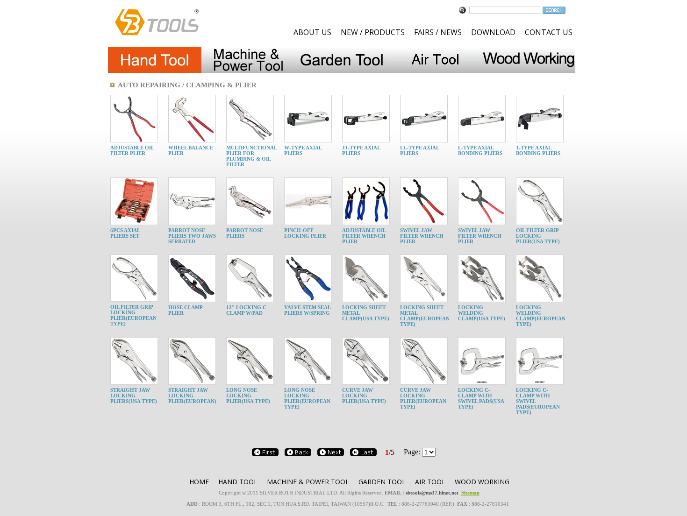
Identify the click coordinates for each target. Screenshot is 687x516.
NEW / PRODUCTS (373, 32)
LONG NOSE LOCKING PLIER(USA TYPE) (248, 395)
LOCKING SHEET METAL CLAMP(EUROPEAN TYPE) (425, 315)
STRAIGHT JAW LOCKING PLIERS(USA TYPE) (133, 395)
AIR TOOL (430, 481)
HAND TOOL (238, 481)
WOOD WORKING (482, 481)
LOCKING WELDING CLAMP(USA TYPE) (481, 312)
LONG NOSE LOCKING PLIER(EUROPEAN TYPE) (307, 398)
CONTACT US (548, 32)
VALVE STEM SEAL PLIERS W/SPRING (307, 310)
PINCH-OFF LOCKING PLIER (305, 233)
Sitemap (470, 492)
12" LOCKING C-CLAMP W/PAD (247, 310)
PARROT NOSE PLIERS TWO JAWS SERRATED (192, 235)
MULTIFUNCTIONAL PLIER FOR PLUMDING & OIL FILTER (251, 156)
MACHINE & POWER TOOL (308, 481)
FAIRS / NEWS (438, 32)
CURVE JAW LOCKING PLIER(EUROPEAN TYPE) (423, 398)
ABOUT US (312, 32)
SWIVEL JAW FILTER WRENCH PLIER (422, 235)
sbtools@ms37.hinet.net (432, 492)
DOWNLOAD (493, 32)
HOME (199, 481)
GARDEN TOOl (382, 481)
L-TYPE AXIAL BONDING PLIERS (480, 150)
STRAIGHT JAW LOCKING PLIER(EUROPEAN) (192, 395)
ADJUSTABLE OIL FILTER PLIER (132, 150)
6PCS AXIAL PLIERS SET (125, 233)
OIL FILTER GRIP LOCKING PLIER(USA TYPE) (538, 235)
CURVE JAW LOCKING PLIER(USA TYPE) (364, 395)
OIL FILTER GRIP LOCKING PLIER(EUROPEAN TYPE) (133, 315)
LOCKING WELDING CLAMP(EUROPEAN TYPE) (540, 315)
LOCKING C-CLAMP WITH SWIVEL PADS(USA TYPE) (481, 398)
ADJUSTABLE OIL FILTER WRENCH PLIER (364, 235)
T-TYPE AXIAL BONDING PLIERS (538, 150)
